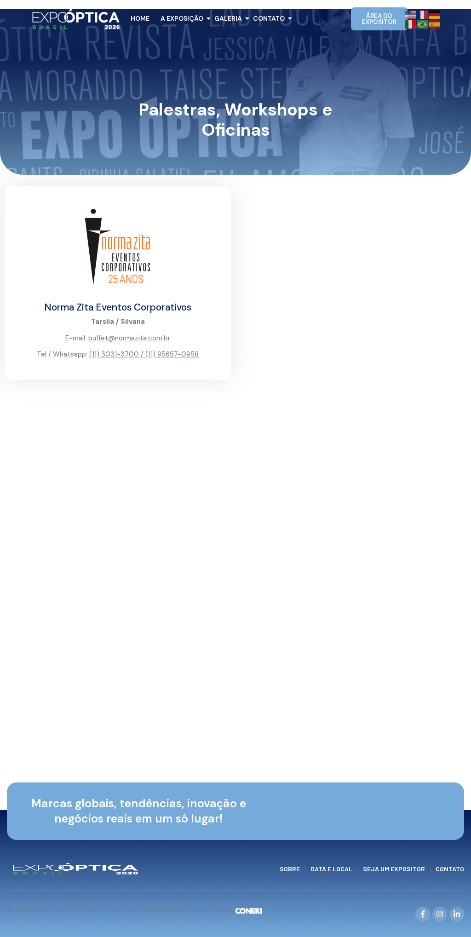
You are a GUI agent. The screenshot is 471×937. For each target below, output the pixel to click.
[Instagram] (439, 914)
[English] (411, 13)
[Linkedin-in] (456, 914)
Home (140, 18)
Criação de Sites (213, 911)
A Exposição (182, 18)
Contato (269, 18)
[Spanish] (435, 23)
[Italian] (411, 23)
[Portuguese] (423, 23)
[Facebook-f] (422, 914)
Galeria (228, 18)
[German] (435, 13)
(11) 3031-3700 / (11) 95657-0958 (144, 354)
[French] (423, 13)
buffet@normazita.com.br (129, 338)
